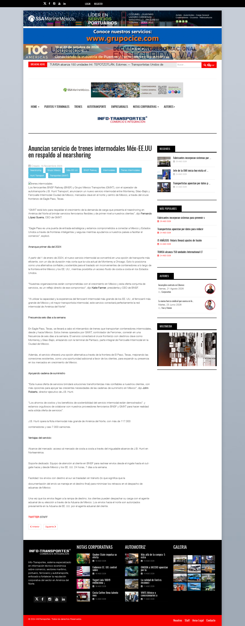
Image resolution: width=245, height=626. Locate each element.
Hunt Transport (37, 175)
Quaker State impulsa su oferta (104, 556)
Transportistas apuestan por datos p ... (191, 183)
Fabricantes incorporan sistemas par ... (192, 158)
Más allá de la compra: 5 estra (153, 556)
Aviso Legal (198, 620)
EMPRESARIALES (119, 106)
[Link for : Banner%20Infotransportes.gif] (122, 36)
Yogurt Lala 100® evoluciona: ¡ (101, 581)
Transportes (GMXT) (59, 175)
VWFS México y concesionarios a (149, 594)
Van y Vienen (167, 308)
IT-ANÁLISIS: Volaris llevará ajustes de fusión (180, 240)
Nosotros (177, 620)
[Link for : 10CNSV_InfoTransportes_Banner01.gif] (122, 52)
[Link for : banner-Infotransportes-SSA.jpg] (122, 18)
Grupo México (53, 170)
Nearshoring (35, 170)
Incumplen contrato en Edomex (171, 285)
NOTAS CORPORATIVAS (145, 106)
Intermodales (109, 170)
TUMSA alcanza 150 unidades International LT (180, 252)
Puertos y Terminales (56, 106)
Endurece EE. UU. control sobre (104, 569)
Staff (187, 620)
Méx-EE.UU (72, 170)
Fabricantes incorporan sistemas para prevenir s (181, 218)
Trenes (78, 106)
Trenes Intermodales (130, 170)
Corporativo (166, 292)
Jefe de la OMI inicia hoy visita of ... (190, 170)
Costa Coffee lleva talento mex (105, 594)
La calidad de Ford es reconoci (151, 581)
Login (87, 4)
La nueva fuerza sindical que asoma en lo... (176, 301)
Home (34, 106)
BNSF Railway (90, 170)
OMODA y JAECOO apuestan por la (154, 569)
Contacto (210, 620)
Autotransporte (96, 106)
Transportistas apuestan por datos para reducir (180, 229)
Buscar (210, 65)
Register (98, 4)
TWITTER (33, 516)
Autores (168, 106)
